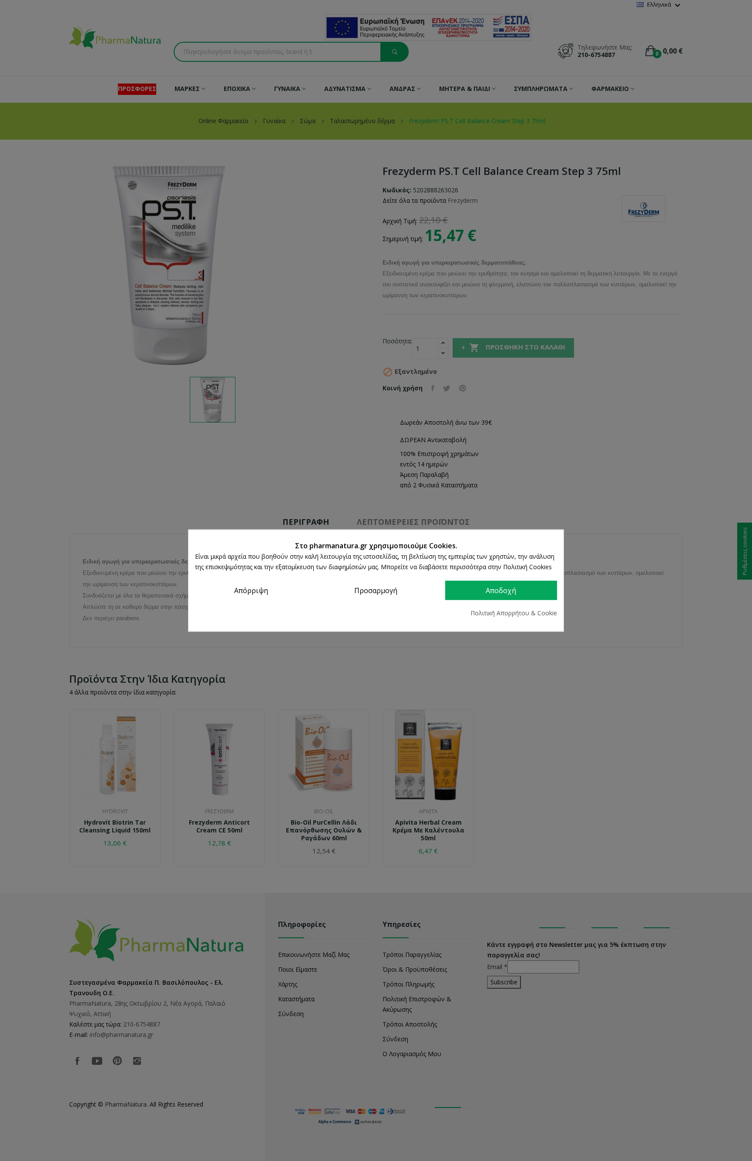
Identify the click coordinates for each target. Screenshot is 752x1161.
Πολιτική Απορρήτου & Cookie (513, 612)
